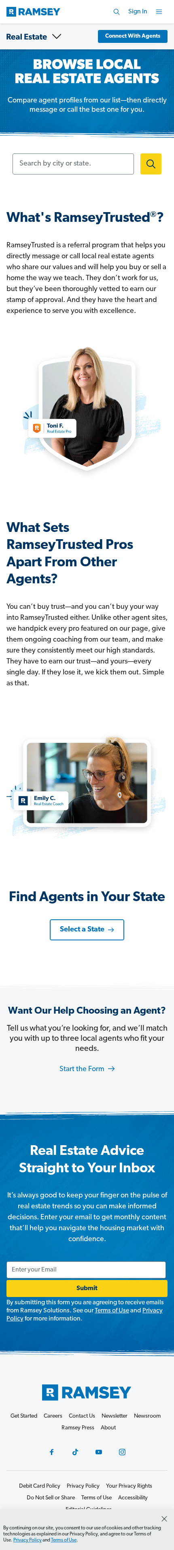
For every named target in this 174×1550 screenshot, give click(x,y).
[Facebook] (51, 1452)
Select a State (82, 929)
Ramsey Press (78, 1428)
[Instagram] (122, 1452)
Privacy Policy (27, 1540)
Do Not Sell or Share (51, 1498)
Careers (53, 1416)
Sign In (137, 12)
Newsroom (147, 1416)
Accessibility (133, 1498)
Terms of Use (112, 1311)
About (108, 1428)
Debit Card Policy (39, 1486)
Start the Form (82, 1069)
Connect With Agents (132, 36)
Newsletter (114, 1416)
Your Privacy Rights (129, 1486)
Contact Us (82, 1416)
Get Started (24, 1416)
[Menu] (159, 11)
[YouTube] (98, 1452)
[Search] (116, 11)
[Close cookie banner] (164, 1518)
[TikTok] (75, 1452)
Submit (87, 1288)
